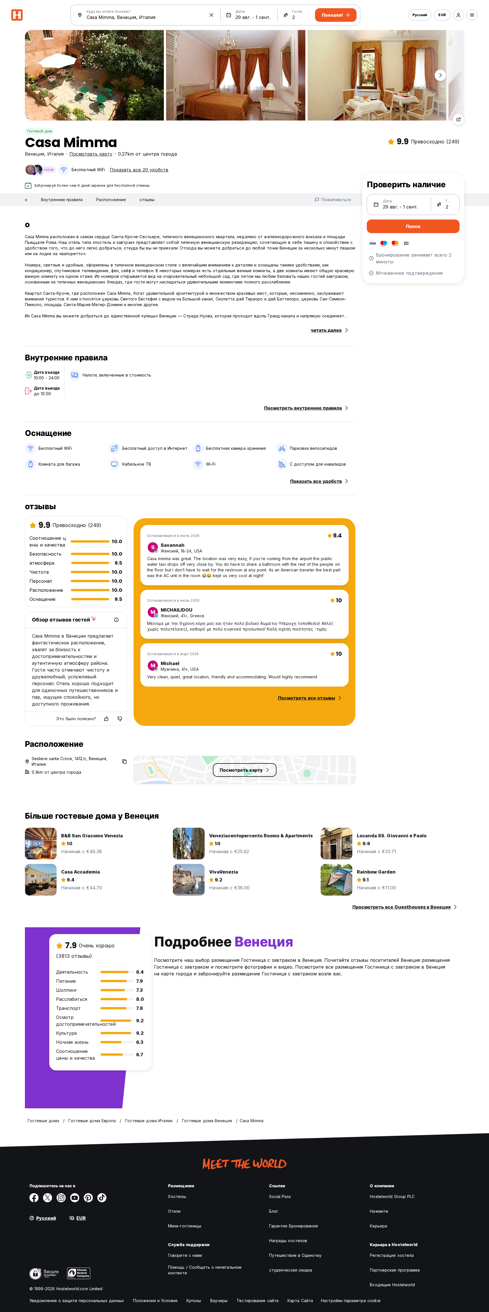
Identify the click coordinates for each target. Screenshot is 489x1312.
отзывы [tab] (147, 199)
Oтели (174, 1211)
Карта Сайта (300, 1300)
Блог (273, 1211)
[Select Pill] (458, 15)
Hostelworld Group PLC (392, 1196)
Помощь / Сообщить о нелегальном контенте (204, 1270)
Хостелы (177, 1196)
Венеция (34, 154)
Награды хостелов (288, 1240)
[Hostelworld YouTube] (74, 1197)
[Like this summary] (106, 718)
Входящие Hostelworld (392, 1284)
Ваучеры (219, 1300)
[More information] (116, 619)
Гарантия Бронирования (293, 1225)
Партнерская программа (395, 1270)
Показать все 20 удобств (139, 170)
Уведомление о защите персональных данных (76, 1300)
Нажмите (379, 1211)
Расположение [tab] (111, 199)
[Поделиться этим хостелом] (458, 119)
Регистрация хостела (392, 1255)
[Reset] (211, 15)
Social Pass (280, 1196)
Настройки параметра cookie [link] (351, 1300)
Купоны (193, 1300)
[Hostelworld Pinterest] (88, 1197)
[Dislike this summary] (119, 718)
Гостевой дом (39, 131)
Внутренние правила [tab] (62, 199)
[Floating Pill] (440, 75)
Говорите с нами (185, 1255)
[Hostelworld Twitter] (47, 1197)
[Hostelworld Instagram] (61, 1197)
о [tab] (26, 199)
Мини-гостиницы (184, 1225)
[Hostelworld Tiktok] (101, 1197)
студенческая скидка (290, 1270)
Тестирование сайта (257, 1300)
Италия (55, 154)
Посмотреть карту (90, 154)
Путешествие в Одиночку (295, 1255)
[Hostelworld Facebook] (33, 1197)
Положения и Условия (155, 1300)
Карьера (378, 1225)
